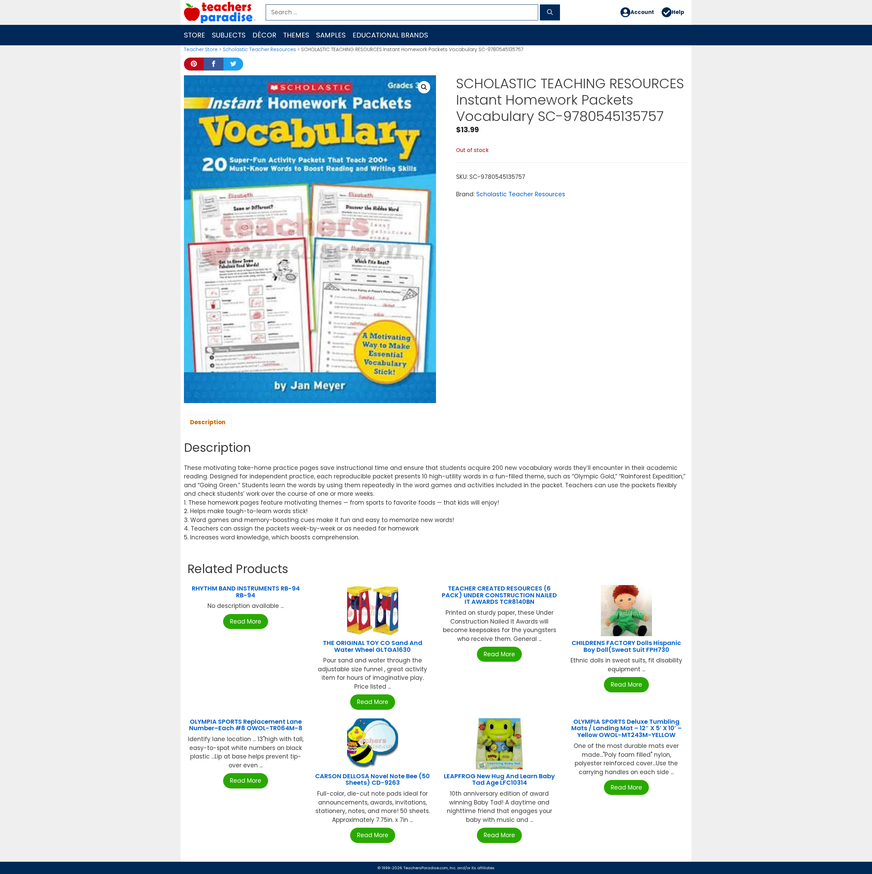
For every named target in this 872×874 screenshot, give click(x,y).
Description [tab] (207, 422)
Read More (245, 621)
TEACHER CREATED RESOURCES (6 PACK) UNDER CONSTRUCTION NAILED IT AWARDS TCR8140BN (499, 595)
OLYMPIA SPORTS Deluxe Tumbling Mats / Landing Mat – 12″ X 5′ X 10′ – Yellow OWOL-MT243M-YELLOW (626, 728)
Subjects (229, 35)
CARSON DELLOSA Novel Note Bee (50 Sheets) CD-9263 (372, 779)
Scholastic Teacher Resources (259, 49)
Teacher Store (201, 49)
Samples (331, 35)
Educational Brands (390, 35)
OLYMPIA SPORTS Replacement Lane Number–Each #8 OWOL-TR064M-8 (245, 725)
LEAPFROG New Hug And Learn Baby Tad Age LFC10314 (499, 779)
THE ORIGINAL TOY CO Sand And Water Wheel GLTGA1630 (372, 646)
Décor (264, 35)
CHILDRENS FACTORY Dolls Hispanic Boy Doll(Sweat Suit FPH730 (626, 646)
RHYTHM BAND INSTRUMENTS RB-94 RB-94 (246, 591)
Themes (296, 35)
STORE (194, 35)
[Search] (550, 12)
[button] (424, 87)
